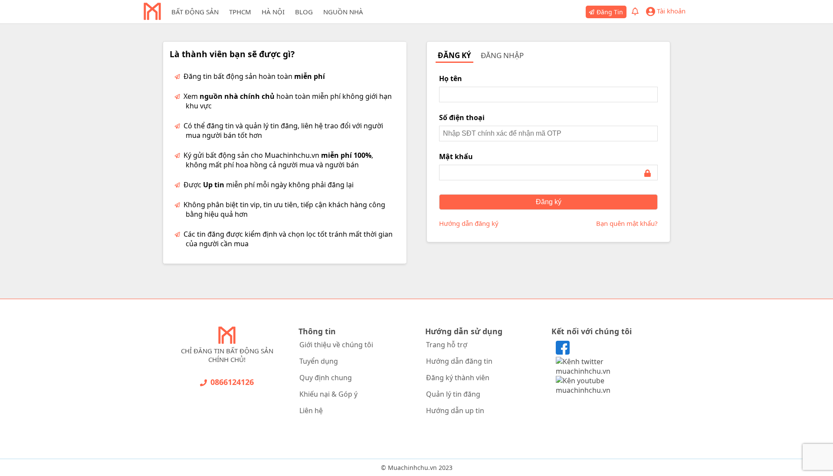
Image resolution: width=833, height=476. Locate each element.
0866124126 (232, 382)
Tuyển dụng (318, 361)
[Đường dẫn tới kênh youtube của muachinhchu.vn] (606, 390)
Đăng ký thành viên (457, 377)
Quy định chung (325, 377)
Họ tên (450, 78)
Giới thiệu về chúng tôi (336, 344)
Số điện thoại (462, 117)
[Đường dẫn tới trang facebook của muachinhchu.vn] (563, 352)
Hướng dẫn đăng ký (468, 223)
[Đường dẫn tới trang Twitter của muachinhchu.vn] (606, 371)
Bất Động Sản (195, 11)
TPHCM (240, 11)
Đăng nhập (502, 55)
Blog (304, 11)
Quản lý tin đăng (453, 394)
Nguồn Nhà (343, 11)
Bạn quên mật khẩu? (627, 223)
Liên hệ (311, 410)
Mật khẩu (456, 156)
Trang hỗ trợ (446, 344)
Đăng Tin (610, 12)
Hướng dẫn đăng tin (459, 361)
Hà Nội (273, 11)
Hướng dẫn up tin (455, 410)
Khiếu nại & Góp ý (328, 394)
